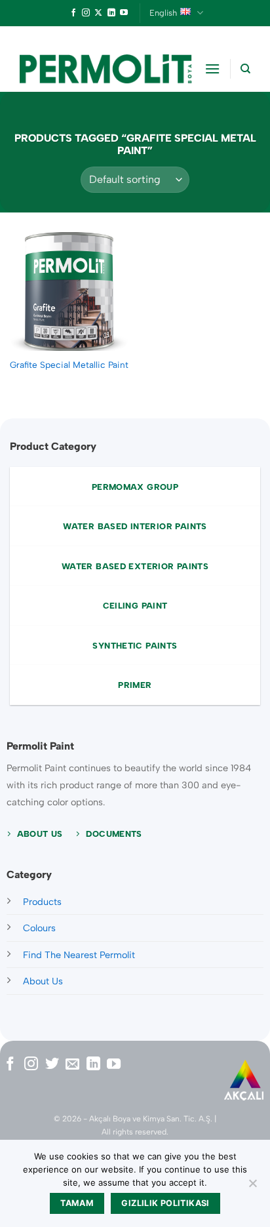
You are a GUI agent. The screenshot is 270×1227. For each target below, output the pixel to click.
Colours (39, 928)
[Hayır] (252, 1187)
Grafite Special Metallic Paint (69, 364)
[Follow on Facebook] (73, 13)
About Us (43, 981)
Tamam (77, 1203)
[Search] (245, 68)
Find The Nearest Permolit (79, 955)
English (163, 13)
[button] (212, 68)
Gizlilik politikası (165, 1203)
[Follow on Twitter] (52, 1064)
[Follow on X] (98, 13)
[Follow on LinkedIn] (111, 13)
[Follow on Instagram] (86, 13)
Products (42, 902)
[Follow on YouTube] (124, 13)
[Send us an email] (72, 1064)
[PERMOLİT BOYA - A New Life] (106, 69)
